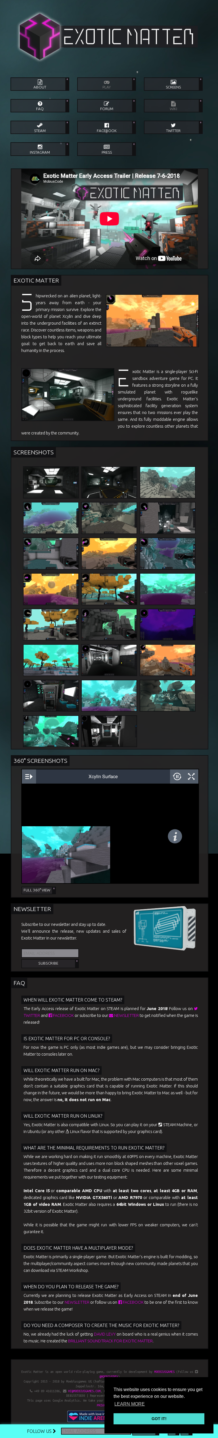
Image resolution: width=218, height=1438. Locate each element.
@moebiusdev (108, 1376)
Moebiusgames (164, 1371)
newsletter (126, 1015)
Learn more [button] (129, 1404)
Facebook (63, 1015)
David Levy (105, 1334)
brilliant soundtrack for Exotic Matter (110, 1340)
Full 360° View (37, 890)
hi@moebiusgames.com (84, 1391)
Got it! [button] (159, 1418)
